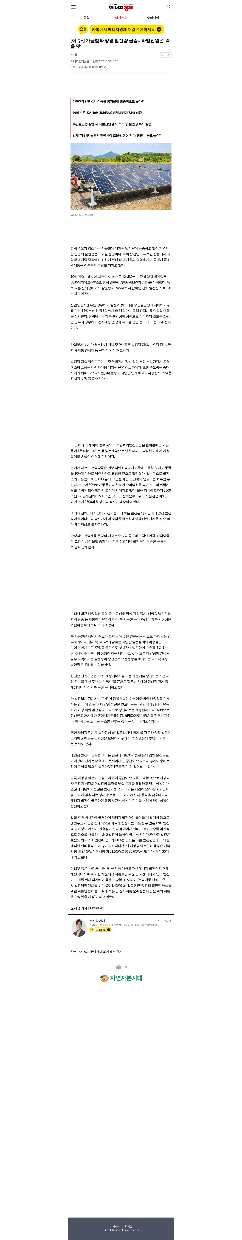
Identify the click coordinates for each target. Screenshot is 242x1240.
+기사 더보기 (164, 920)
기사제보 (114, 1226)
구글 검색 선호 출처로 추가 (89, 67)
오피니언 (153, 18)
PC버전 (128, 1226)
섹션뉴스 (121, 18)
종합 (86, 18)
